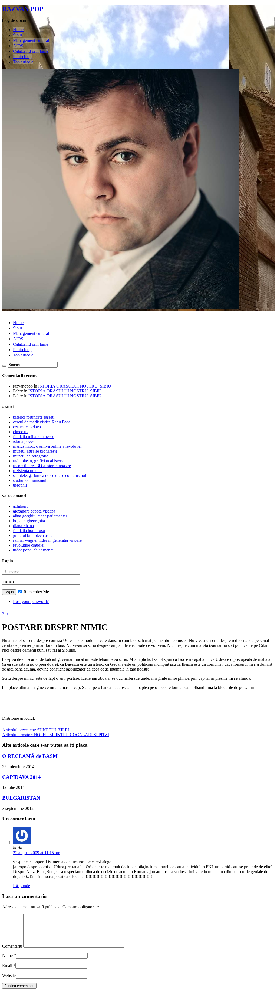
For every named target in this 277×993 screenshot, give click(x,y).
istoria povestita (26, 441)
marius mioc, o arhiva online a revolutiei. (48, 446)
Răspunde (21, 885)
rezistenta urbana (27, 470)
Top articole (23, 62)
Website (9, 975)
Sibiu (17, 35)
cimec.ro (20, 431)
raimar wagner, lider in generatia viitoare (47, 540)
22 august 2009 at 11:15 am (36, 852)
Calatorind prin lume (30, 51)
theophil (20, 485)
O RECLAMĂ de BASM (30, 756)
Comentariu (12, 946)
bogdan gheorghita (29, 521)
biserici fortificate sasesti (33, 417)
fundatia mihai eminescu (33, 436)
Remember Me (35, 592)
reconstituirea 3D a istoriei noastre (42, 465)
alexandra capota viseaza (34, 511)
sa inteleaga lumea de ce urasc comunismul (49, 475)
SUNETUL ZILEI (35, 730)
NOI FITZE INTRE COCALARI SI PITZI (55, 734)
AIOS (18, 45)
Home (18, 29)
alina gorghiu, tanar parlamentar (40, 516)
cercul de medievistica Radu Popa (42, 422)
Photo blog (22, 56)
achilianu (20, 506)
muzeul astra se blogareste (35, 451)
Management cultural (31, 40)
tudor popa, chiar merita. (34, 550)
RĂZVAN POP (23, 8)
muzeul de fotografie (30, 456)
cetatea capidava (27, 427)
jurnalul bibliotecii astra (33, 535)
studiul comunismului (31, 480)
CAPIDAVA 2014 (21, 777)
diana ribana (23, 525)
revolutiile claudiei (28, 545)
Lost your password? (31, 601)
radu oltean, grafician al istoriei (39, 461)
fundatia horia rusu (29, 530)
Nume (7, 955)
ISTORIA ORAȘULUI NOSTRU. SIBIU (74, 386)
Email (7, 965)
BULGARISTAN (21, 798)
